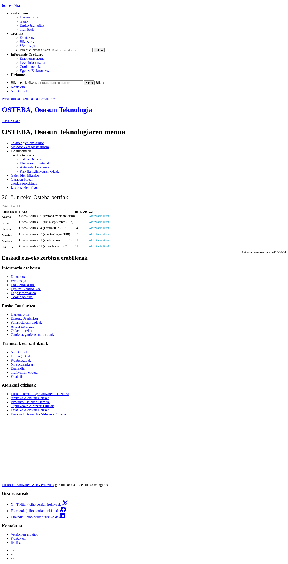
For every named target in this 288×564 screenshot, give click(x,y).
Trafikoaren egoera (24, 372)
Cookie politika (31, 66)
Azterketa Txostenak (34, 167)
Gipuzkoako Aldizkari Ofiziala (32, 406)
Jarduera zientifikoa (24, 187)
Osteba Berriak (30, 159)
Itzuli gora (18, 542)
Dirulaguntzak (21, 356)
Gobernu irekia (21, 330)
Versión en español (24, 534)
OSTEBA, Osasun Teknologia (47, 110)
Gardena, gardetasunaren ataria (33, 335)
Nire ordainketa (22, 364)
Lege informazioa (23, 293)
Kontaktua (27, 37)
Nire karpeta (19, 91)
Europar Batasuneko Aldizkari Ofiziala (38, 414)
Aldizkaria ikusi (99, 216)
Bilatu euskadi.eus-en (35, 50)
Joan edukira (11, 5)
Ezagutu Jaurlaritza (24, 318)
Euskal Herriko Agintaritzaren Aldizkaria (40, 394)
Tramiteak (27, 29)
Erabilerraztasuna (32, 58)
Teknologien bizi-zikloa (27, 143)
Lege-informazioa (32, 62)
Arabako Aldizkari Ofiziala (30, 398)
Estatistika (18, 376)
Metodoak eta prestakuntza (30, 147)
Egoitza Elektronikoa (35, 71)
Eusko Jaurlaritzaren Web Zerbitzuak (28, 485)
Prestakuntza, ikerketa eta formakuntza (29, 99)
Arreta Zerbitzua (22, 326)
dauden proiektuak (24, 181)
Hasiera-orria (29, 17)
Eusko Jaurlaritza (32, 25)
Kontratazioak (21, 360)
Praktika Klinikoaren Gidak (39, 171)
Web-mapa (27, 46)
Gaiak (24, 21)
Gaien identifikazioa (25, 175)
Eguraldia (18, 368)
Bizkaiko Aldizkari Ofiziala (30, 402)
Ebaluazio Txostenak (35, 163)
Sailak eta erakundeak (26, 322)
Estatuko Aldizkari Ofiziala (30, 410)
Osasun (11, 121)
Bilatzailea (27, 41)
